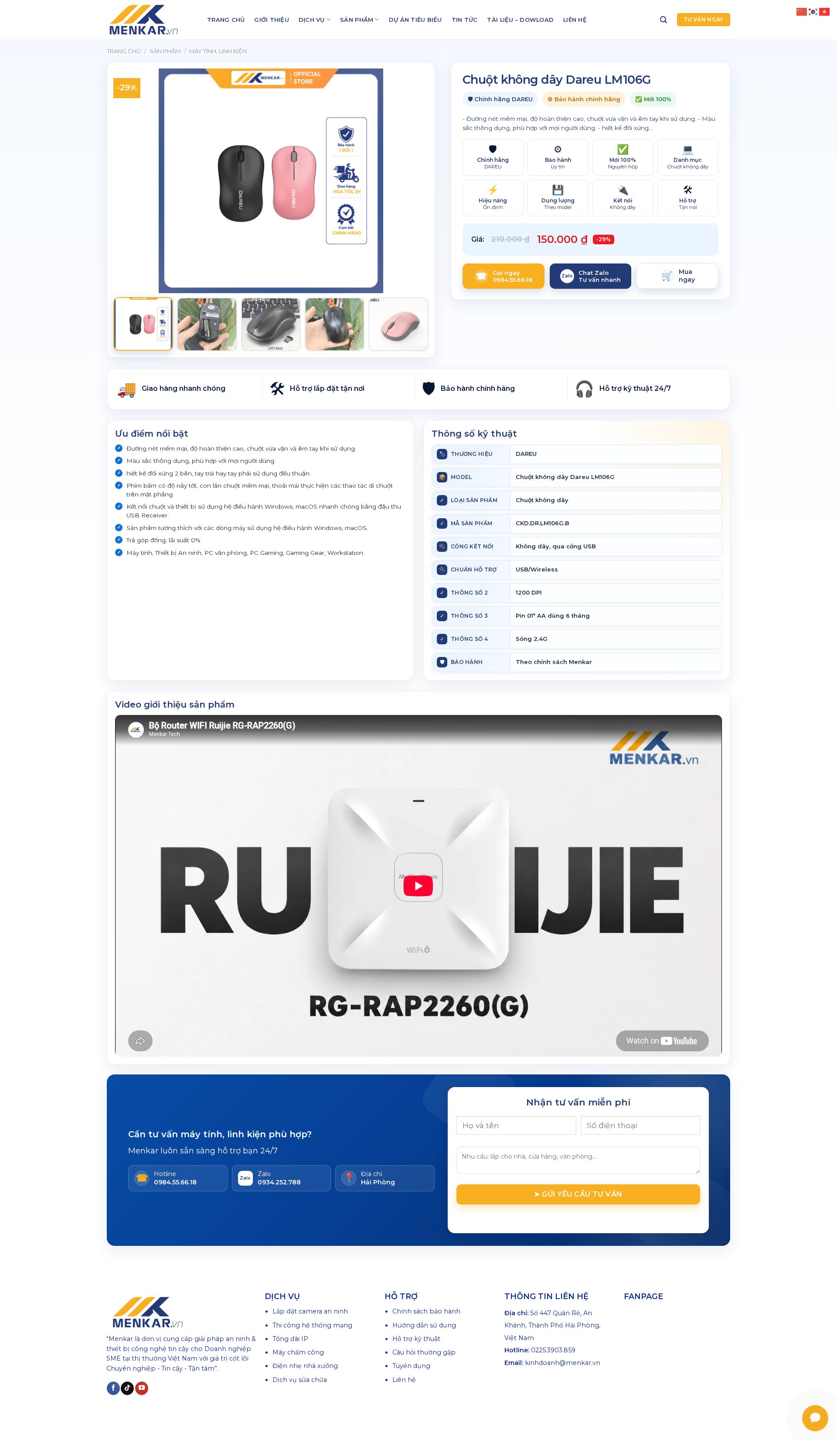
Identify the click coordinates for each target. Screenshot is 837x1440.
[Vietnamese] (824, 11)
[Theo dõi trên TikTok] (127, 1388)
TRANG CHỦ (226, 19)
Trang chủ (124, 51)
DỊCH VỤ (312, 19)
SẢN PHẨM (356, 19)
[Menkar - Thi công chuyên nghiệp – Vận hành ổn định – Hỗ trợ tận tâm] (150, 19)
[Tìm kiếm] (663, 19)
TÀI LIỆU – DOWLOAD (520, 19)
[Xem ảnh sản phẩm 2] (207, 324)
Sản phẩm (165, 51)
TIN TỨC (465, 19)
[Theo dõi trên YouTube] (141, 1388)
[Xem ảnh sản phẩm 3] (271, 324)
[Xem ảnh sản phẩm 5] (398, 324)
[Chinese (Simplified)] (802, 11)
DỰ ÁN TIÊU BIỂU (415, 19)
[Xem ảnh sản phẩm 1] (143, 324)
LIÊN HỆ (575, 19)
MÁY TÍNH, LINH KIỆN (218, 51)
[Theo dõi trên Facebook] (113, 1388)
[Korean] (813, 11)
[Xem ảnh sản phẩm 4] (334, 324)
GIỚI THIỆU (271, 19)
